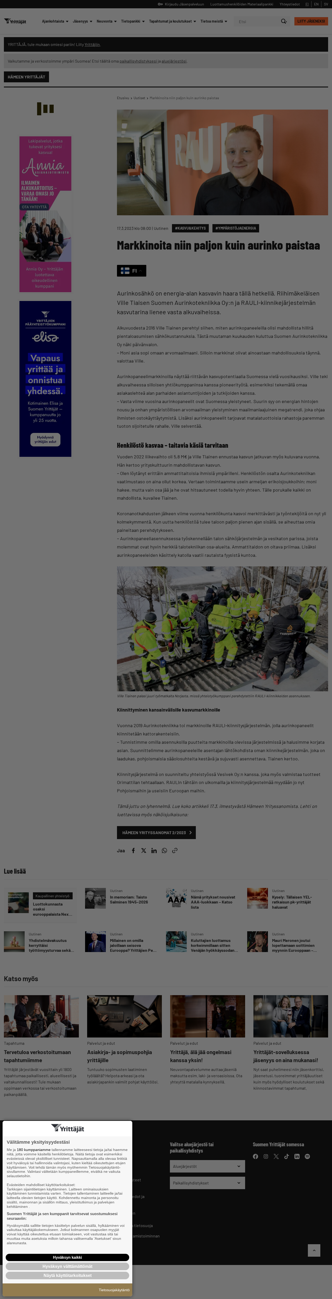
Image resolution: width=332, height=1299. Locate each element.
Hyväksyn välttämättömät (67, 1266)
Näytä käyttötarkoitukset (68, 1275)
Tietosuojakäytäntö (114, 1290)
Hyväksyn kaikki (67, 1257)
